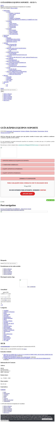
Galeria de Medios (7, 326)
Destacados (8, 76)
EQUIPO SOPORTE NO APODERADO (13, 168)
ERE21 (5, 319)
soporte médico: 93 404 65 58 (16, 73)
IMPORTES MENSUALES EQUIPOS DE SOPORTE (16, 160)
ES (4, 83)
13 (5, 298)
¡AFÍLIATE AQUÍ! (27, 194)
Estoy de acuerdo (46, 419)
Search (2, 89)
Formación (11, 15)
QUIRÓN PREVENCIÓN (12, 52)
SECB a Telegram (7, 269)
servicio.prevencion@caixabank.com (17, 62)
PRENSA (5, 75)
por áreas (8, 11)
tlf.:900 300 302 (12, 69)
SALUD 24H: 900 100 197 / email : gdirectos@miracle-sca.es (23, 57)
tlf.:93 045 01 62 (13, 65)
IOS (28, 286)
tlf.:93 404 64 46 (13, 60)
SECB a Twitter (7, 270)
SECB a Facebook (7, 271)
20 (5, 300)
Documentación (16, 131)
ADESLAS (9, 56)
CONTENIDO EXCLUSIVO (13, 39)
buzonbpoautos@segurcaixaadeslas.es (17, 66)
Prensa (4, 335)
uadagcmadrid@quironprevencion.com (18, 54)
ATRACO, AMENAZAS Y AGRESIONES (16, 71)
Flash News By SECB (8, 323)
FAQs (4, 397)
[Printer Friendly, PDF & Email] (50, 200)
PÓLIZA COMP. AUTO (12, 63)
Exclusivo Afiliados (25, 131)
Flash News (6, 35)
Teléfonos (5, 43)
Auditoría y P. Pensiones (14, 18)
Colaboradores (6, 401)
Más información (4, 420)
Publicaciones (6, 10)
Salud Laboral (12, 14)
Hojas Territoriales (13, 31)
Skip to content (14, 8)
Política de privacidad (8, 400)
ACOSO (8, 67)
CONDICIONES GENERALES (11, 164)
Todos (10, 22)
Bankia (5, 313)
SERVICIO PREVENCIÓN (12, 61)
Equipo (5, 396)
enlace (25, 349)
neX (4, 332)
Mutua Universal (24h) (11, 44)
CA (7, 84)
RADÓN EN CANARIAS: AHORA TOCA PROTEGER (16, 357)
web (10, 47)
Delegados (8, 37)
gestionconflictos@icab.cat (15, 70)
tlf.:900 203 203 (12, 45)
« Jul (2, 304)
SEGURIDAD (9, 58)
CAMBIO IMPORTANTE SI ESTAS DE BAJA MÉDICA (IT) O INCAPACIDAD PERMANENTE (26, 358)
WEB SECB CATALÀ (11, 41)
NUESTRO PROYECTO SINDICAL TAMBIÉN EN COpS (23, 19)
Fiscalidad (11, 17)
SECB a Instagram (7, 272)
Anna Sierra (7, 132)
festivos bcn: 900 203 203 (15, 74)
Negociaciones (12, 26)
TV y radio (8, 80)
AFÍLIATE (6, 82)
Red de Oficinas (12, 23)
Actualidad (8, 78)
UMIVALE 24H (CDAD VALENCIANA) (16, 48)
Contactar (5, 398)
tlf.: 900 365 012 (13, 49)
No (51, 419)
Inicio (4, 392)
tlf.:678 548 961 (12, 53)
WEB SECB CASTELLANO (13, 40)
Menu (2, 91)
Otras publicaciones (13, 34)
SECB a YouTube (7, 274)
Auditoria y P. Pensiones (8, 311)
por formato (9, 28)
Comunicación (12, 27)
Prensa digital (9, 79)
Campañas (5, 394)
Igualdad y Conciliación (14, 13)
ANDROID (32, 286)
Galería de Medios (13, 32)
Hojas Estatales (12, 30)
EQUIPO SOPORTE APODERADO (12, 173)
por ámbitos (9, 21)
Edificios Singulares (13, 24)
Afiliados (5, 36)
